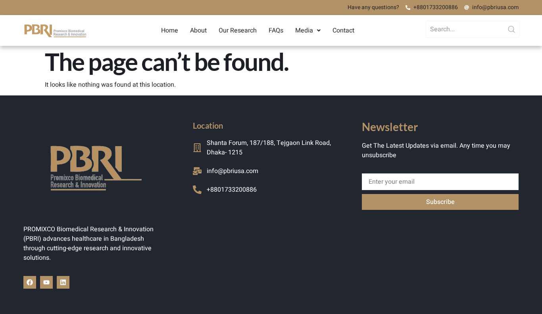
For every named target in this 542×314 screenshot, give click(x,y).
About (198, 30)
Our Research (238, 30)
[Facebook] (29, 282)
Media (304, 30)
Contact (343, 30)
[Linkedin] (63, 282)
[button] (308, 30)
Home (169, 30)
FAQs (276, 30)
